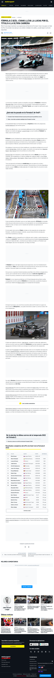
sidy (8, 396)
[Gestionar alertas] (28, 547)
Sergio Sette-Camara (11, 408)
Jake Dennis (25, 342)
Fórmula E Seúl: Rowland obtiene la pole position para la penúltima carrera (25, 116)
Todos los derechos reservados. (33, 675)
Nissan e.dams (21, 282)
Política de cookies (26, 674)
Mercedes (44, 382)
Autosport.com (5, 664)
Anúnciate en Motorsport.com (35, 661)
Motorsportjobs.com (6, 662)
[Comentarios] (51, 33)
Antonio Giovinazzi (43, 239)
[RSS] (49, 651)
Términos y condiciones (17, 674)
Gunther (13, 398)
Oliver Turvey (28, 158)
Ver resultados (27, 510)
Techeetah (16, 349)
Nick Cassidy (21, 158)
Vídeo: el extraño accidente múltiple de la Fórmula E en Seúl (21, 119)
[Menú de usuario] (51, 2)
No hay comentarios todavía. (27, 565)
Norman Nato (13, 149)
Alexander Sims (9, 104)
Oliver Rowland (28, 78)
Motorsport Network (21, 675)
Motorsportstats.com (6, 666)
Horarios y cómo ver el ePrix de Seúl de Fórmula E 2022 (20, 441)
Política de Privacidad (35, 674)
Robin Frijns (36, 387)
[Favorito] (47, 33)
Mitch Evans (9, 73)
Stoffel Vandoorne (10, 125)
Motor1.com (4, 660)
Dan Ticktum (13, 150)
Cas (6, 396)
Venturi (19, 131)
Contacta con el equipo (34, 663)
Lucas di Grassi (26, 131)
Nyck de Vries (9, 154)
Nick (46, 395)
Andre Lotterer (13, 158)
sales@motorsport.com (34, 665)
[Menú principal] (2, 2)
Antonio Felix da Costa (11, 395)
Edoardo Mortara (15, 351)
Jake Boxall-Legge (8, 32)
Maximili (8, 398)
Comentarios (32, 659)
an (10, 398)
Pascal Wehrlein (10, 387)
